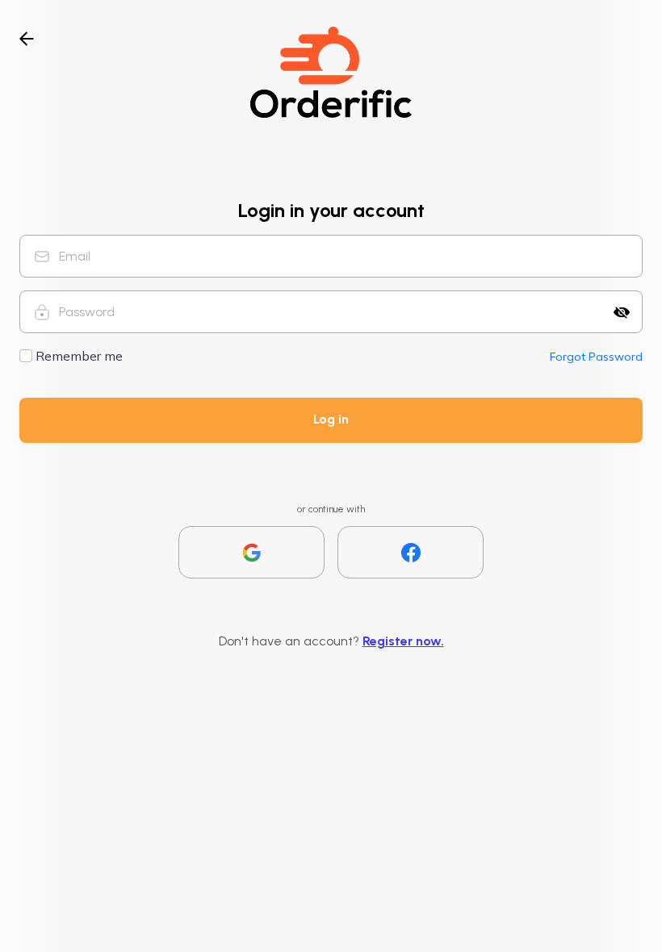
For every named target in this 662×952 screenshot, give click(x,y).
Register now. (403, 641)
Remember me (79, 356)
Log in (331, 419)
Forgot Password (596, 356)
